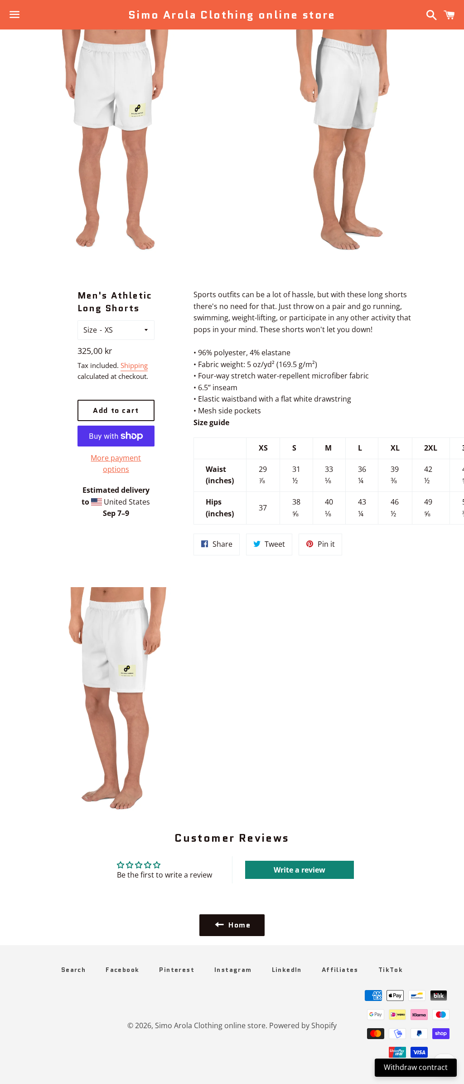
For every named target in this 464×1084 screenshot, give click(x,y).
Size (90, 330)
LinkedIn (287, 969)
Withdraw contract (416, 1067)
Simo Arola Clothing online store (232, 15)
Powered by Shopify (303, 1025)
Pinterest (176, 969)
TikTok (390, 969)
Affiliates (340, 969)
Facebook (122, 969)
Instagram (233, 969)
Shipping (134, 365)
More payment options (116, 464)
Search (73, 969)
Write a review (299, 870)
